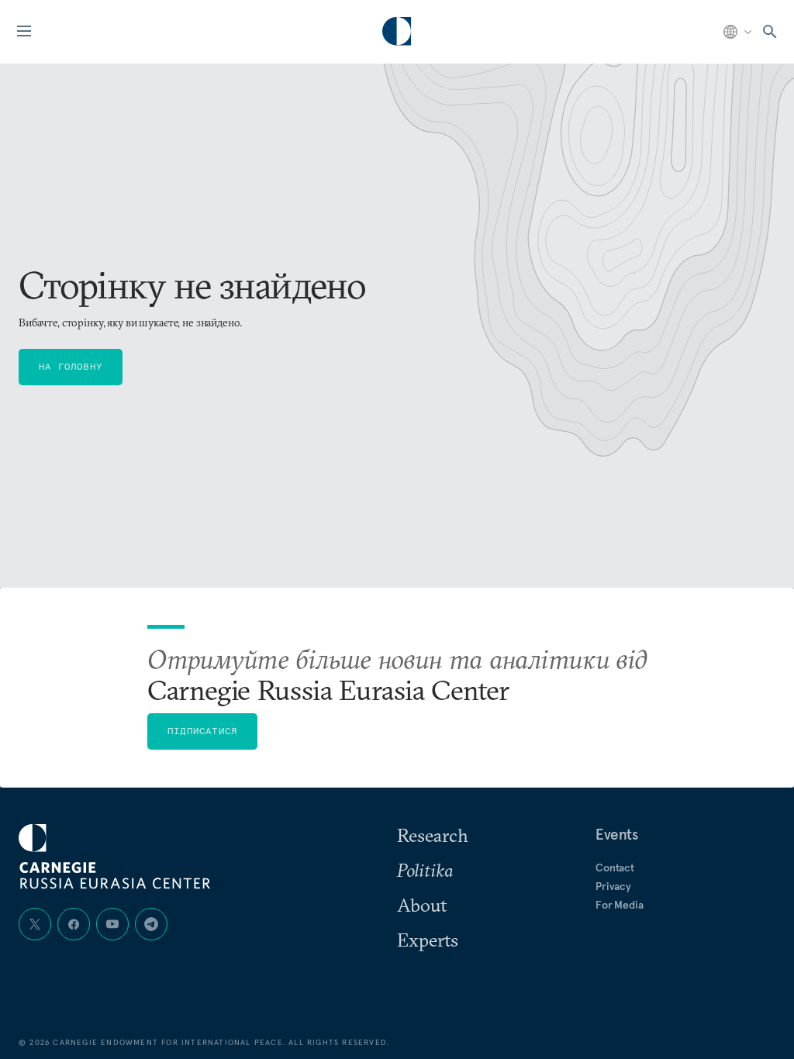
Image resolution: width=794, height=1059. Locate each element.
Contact (615, 867)
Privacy (613, 886)
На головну (70, 366)
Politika (425, 869)
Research (432, 835)
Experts (427, 939)
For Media (620, 905)
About (422, 904)
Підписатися (202, 730)
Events (617, 834)
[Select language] (738, 32)
